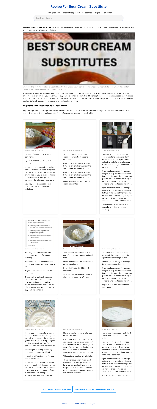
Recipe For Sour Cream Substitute (78, 6)
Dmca (64, 403)
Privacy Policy (80, 403)
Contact (71, 403)
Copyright (91, 403)
